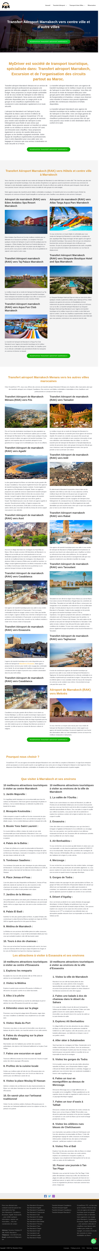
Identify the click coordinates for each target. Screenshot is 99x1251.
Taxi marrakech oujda (34, 1235)
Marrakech (8, 1212)
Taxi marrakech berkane (34, 1219)
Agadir (11, 1214)
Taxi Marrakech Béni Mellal (35, 1221)
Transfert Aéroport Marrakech (61, 1212)
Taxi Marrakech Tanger (34, 1228)
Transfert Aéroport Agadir (60, 1208)
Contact (95, 1248)
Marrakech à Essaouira (26, 663)
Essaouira (5, 1214)
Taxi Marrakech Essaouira (35, 1205)
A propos (66, 1248)
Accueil (47, 5)
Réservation (92, 5)
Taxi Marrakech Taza (33, 1226)
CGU (83, 1248)
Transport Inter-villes (76, 5)
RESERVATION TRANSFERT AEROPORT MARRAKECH (48, 41)
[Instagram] (53, 1196)
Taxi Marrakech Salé (33, 1231)
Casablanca (16, 1212)
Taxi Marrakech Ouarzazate (36, 1212)
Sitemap (89, 1248)
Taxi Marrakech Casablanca (36, 1210)
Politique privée (75, 1248)
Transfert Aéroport (59, 5)
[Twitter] (49, 1196)
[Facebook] (45, 1196)
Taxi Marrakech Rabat (34, 1237)
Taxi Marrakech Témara (34, 1224)
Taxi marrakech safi (33, 1233)
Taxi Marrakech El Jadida (35, 1217)
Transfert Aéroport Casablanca (61, 1205)
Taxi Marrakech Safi (33, 1214)
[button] (66, 5)
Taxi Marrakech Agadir (34, 1208)
